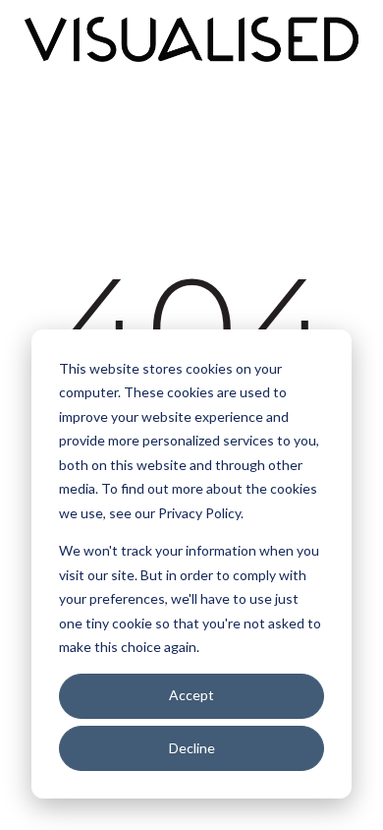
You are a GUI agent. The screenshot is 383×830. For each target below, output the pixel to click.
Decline (192, 748)
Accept (191, 694)
